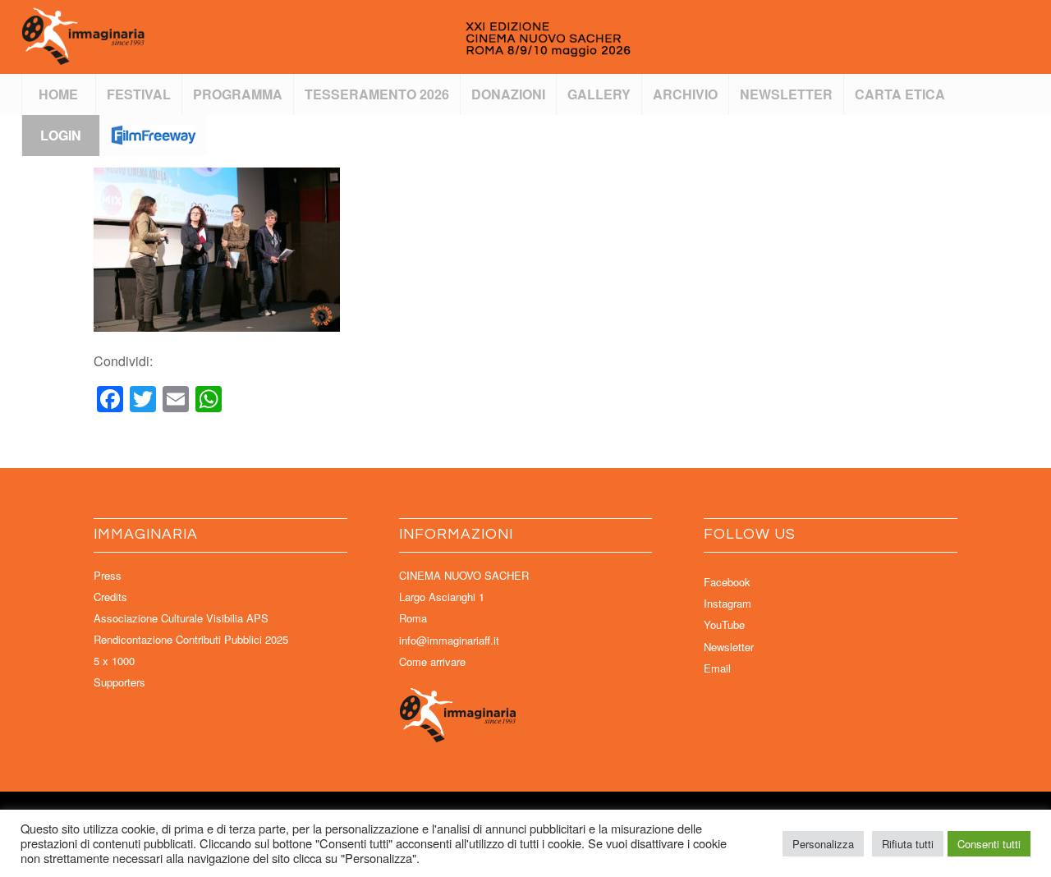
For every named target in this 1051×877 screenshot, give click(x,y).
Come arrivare (432, 661)
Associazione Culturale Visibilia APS (181, 618)
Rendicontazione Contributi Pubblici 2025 (191, 639)
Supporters (119, 682)
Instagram (727, 603)
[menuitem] (58, 94)
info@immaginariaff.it (449, 640)
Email (717, 668)
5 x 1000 (114, 660)
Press (108, 575)
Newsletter (729, 646)
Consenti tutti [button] (989, 844)
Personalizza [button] (823, 844)
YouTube (724, 624)
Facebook (727, 582)
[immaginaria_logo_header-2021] (382, 37)
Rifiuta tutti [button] (908, 844)
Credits (110, 596)
